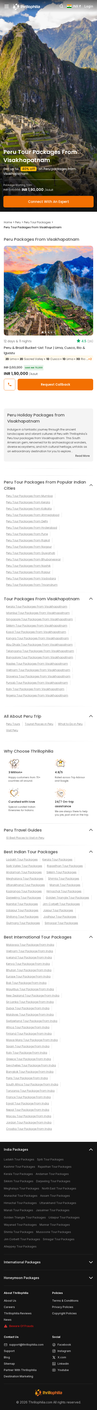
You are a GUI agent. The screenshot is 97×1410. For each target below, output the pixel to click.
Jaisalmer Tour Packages (52, 1210)
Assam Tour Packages (55, 1195)
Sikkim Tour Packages (61, 872)
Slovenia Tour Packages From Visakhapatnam (38, 676)
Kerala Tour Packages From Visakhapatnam (36, 606)
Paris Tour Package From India (27, 1078)
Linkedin (63, 1363)
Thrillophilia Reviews (18, 1313)
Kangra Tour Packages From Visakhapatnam (37, 638)
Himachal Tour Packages (63, 891)
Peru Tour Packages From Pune (27, 534)
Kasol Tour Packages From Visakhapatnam (36, 632)
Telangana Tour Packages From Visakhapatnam (40, 651)
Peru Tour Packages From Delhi (27, 521)
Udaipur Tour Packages (22, 910)
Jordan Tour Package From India (28, 1122)
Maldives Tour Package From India (30, 1014)
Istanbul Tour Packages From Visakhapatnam (38, 613)
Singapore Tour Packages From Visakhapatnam (39, 619)
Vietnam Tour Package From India (29, 951)
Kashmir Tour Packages (19, 1166)
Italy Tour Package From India (26, 1053)
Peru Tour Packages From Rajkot (28, 540)
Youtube (63, 1370)
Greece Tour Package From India (28, 1059)
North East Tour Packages (59, 1188)
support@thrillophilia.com (26, 1344)
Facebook (64, 1344)
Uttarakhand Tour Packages (25, 885)
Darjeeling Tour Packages (23, 897)
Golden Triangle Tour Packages (67, 897)
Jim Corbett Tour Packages (61, 904)
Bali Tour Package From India (26, 983)
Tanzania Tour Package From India (30, 1091)
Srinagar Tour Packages (61, 923)
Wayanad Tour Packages (20, 1224)
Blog (7, 1357)
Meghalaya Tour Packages (24, 878)
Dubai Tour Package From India (27, 1008)
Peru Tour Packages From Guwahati (30, 553)
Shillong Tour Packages (22, 917)
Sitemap (9, 1363)
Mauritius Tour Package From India (30, 989)
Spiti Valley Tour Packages (24, 866)
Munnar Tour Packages (54, 1224)
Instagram (64, 1351)
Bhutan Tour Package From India (28, 970)
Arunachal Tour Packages (20, 1195)
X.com (62, 1357)
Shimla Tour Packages (63, 878)
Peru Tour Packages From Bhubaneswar (33, 559)
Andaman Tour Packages (24, 872)
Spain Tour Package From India (27, 1046)
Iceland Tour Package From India (29, 957)
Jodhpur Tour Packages (59, 917)
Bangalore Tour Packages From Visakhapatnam (39, 657)
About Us (10, 1300)
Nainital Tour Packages (22, 904)
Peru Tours (13, 724)
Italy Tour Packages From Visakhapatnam (35, 689)
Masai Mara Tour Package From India (32, 1040)
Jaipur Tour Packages (58, 910)
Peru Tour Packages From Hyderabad (31, 528)
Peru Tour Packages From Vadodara (31, 578)
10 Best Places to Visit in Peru (25, 838)
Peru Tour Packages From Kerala (28, 502)
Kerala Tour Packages (57, 859)
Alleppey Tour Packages (20, 1246)
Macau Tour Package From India (28, 1116)
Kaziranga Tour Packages (24, 891)
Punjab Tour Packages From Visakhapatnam (37, 683)
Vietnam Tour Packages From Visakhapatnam (38, 670)
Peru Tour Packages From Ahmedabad (32, 515)
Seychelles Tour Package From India (31, 1065)
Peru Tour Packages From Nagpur (29, 547)
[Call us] (9, 384)
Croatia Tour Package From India (29, 1129)
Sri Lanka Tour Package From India (30, 1002)
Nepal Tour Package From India (27, 1110)
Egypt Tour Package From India (27, 1103)
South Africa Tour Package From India (32, 1084)
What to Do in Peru (70, 724)
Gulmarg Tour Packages (23, 923)
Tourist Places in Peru (39, 724)
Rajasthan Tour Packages (65, 866)
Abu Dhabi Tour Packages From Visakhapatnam (39, 645)
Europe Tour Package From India (28, 976)
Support (9, 1351)
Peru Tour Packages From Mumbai (29, 496)
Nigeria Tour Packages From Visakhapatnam (37, 695)
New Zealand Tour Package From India (32, 995)
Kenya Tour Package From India (28, 964)
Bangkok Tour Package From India (29, 1072)
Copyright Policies (64, 1313)
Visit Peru (12, 730)
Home (8, 222)
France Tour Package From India (28, 1097)
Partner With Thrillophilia (20, 1370)
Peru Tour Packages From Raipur (28, 572)
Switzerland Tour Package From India (31, 1021)
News (8, 1319)
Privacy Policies (62, 1307)
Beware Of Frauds (21, 1326)
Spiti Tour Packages (50, 1159)
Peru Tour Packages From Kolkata (29, 509)
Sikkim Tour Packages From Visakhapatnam (36, 625)
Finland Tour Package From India (29, 1034)
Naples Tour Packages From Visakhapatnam (37, 664)
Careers (9, 1307)
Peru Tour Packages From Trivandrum (32, 585)
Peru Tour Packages (37, 222)
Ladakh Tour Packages (22, 859)
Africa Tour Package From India (27, 1027)
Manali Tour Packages (65, 885)
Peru (18, 222)
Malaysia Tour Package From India (30, 945)
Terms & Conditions (65, 1300)
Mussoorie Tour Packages (53, 1232)
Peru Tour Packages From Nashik (28, 566)
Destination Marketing (18, 1376)
